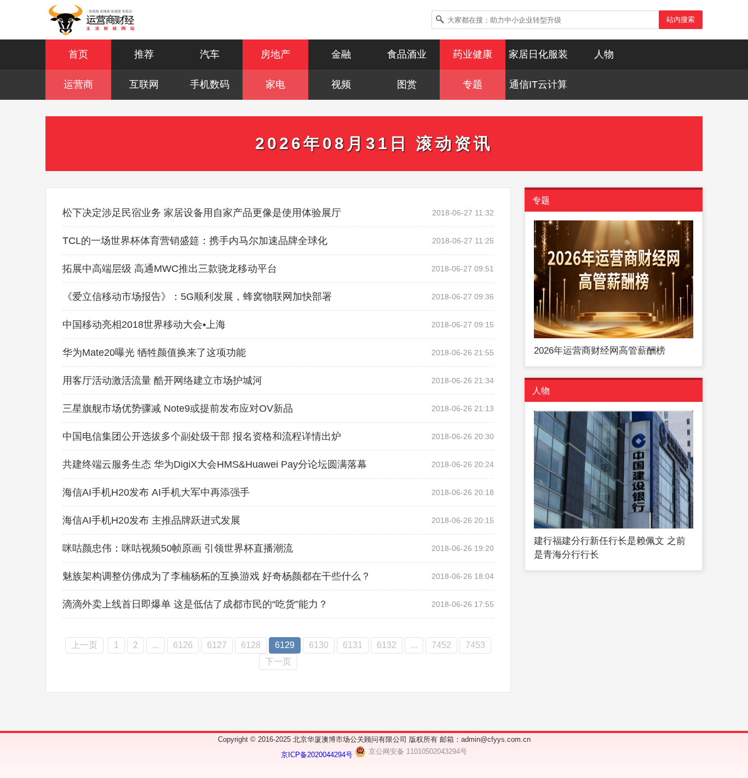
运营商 (78, 84)
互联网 (144, 84)
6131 (353, 645)
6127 (217, 645)
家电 (275, 84)
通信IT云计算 (538, 84)
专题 (472, 84)
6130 (319, 645)
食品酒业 (407, 54)
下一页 (278, 661)
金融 (341, 54)
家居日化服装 (538, 54)
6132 (386, 645)
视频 (341, 84)
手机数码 (209, 84)
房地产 (275, 54)
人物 (604, 54)
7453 (475, 645)
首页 (78, 54)
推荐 (144, 54)
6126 (183, 645)
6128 (251, 645)
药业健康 (472, 54)
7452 (441, 645)
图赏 (407, 84)
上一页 (84, 645)
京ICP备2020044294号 (318, 755)
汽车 (210, 54)
